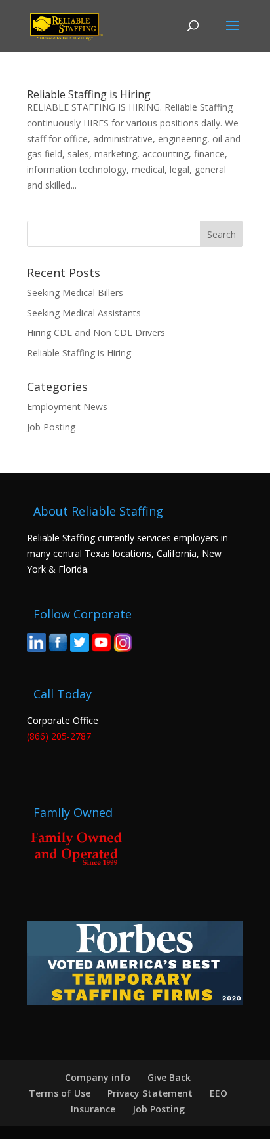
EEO (218, 1093)
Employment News (67, 406)
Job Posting (51, 427)
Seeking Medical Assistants (84, 313)
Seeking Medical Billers (75, 292)
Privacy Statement (150, 1093)
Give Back (169, 1077)
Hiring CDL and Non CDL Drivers (96, 332)
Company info (97, 1077)
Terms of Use (59, 1093)
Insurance (93, 1109)
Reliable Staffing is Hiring (89, 94)
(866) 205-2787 (59, 736)
